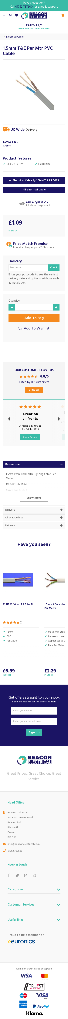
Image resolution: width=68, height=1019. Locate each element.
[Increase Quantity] (56, 307)
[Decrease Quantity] (11, 307)
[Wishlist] (17, 15)
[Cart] (62, 15)
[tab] (34, 464)
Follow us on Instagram (34, 875)
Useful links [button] (15, 920)
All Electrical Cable (34, 190)
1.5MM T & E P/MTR (10, 144)
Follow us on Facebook (9, 875)
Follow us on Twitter (17, 875)
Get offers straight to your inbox (34, 699)
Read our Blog (26, 875)
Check (53, 267)
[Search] (10, 15)
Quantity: (14, 301)
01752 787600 (15, 851)
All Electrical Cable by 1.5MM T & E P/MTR (34, 180)
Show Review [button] (30, 437)
